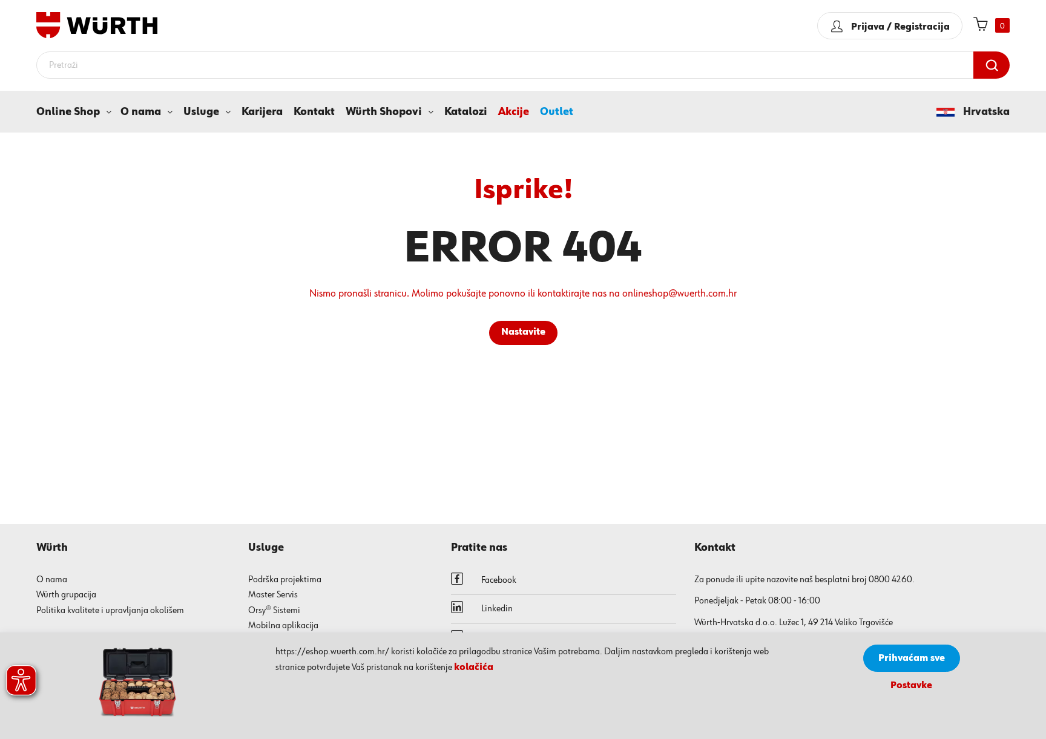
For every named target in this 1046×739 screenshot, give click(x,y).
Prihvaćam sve (911, 658)
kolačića (473, 667)
